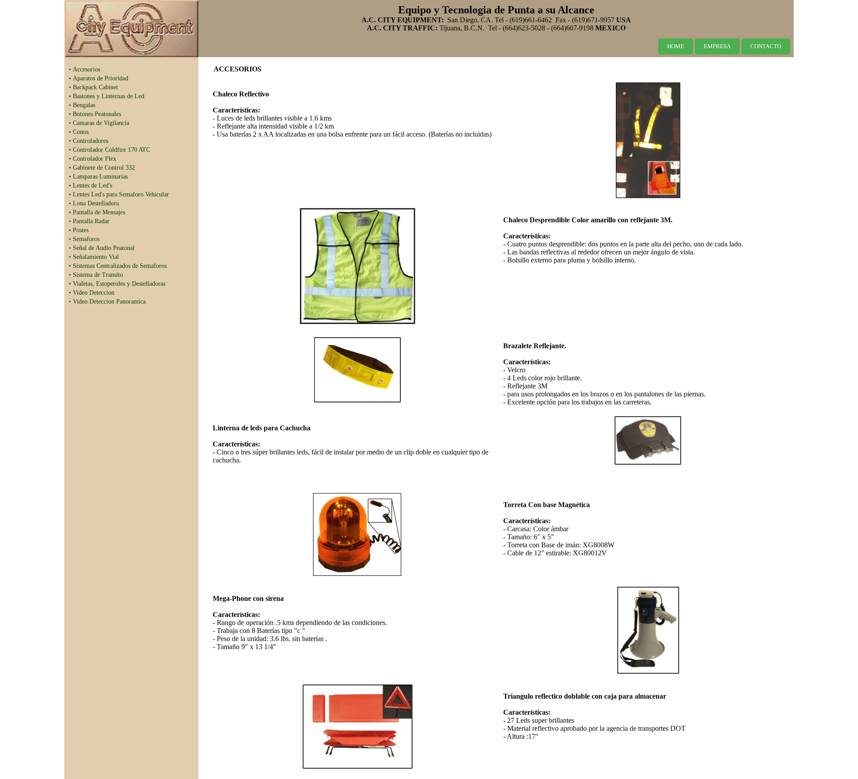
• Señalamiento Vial (94, 257)
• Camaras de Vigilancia (99, 123)
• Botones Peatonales (95, 114)
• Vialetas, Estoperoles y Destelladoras (117, 283)
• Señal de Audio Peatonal (102, 248)
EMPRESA (717, 46)
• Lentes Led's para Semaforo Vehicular (119, 194)
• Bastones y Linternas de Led (106, 96)
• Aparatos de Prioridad (98, 78)
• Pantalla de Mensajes (97, 212)
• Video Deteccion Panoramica (107, 301)
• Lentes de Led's (90, 185)
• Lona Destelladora (94, 203)
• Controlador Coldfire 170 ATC (109, 149)
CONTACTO (765, 46)
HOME (675, 46)
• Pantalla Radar (89, 221)
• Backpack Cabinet (93, 87)
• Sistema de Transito (96, 274)
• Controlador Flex (92, 158)
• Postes (78, 230)
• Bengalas (82, 105)
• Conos (78, 132)
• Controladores (88, 140)
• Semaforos (84, 239)
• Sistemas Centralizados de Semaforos (118, 265)
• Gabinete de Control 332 (102, 167)
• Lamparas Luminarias (98, 176)
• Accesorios (84, 69)
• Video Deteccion (91, 292)
